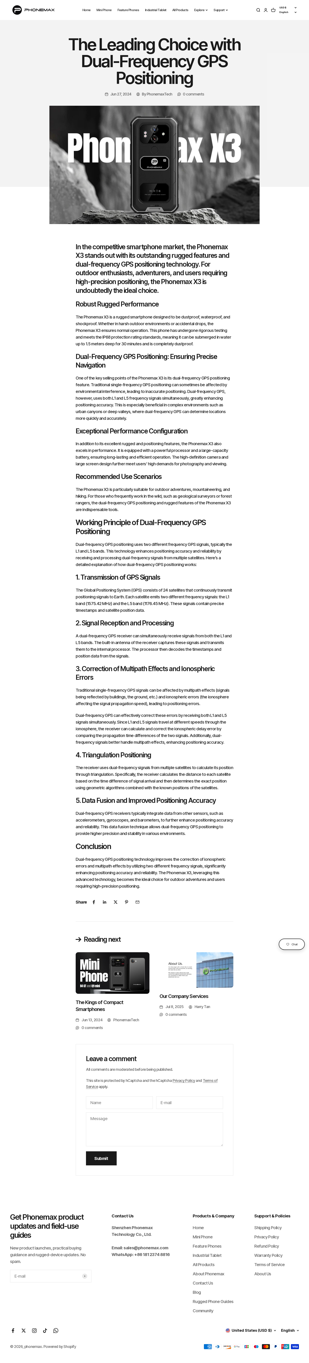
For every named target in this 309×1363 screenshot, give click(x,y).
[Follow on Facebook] (13, 1330)
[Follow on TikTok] (45, 1330)
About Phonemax (208, 1273)
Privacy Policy (184, 1080)
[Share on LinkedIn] (104, 902)
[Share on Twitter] (115, 902)
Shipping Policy (267, 1227)
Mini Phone (104, 10)
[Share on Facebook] (94, 902)
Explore (199, 10)
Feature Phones (128, 10)
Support (219, 10)
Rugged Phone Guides (213, 1301)
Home (86, 10)
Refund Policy (266, 1246)
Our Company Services (184, 996)
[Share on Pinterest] (126, 902)
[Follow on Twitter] (23, 1330)
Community (203, 1310)
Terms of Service (269, 1264)
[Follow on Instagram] (34, 1330)
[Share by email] (137, 902)
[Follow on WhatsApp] (56, 1330)
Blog (197, 1292)
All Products (180, 10)
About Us (262, 1273)
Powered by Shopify (60, 1346)
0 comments (193, 94)
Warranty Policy (268, 1255)
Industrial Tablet (155, 10)
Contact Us (203, 1283)
